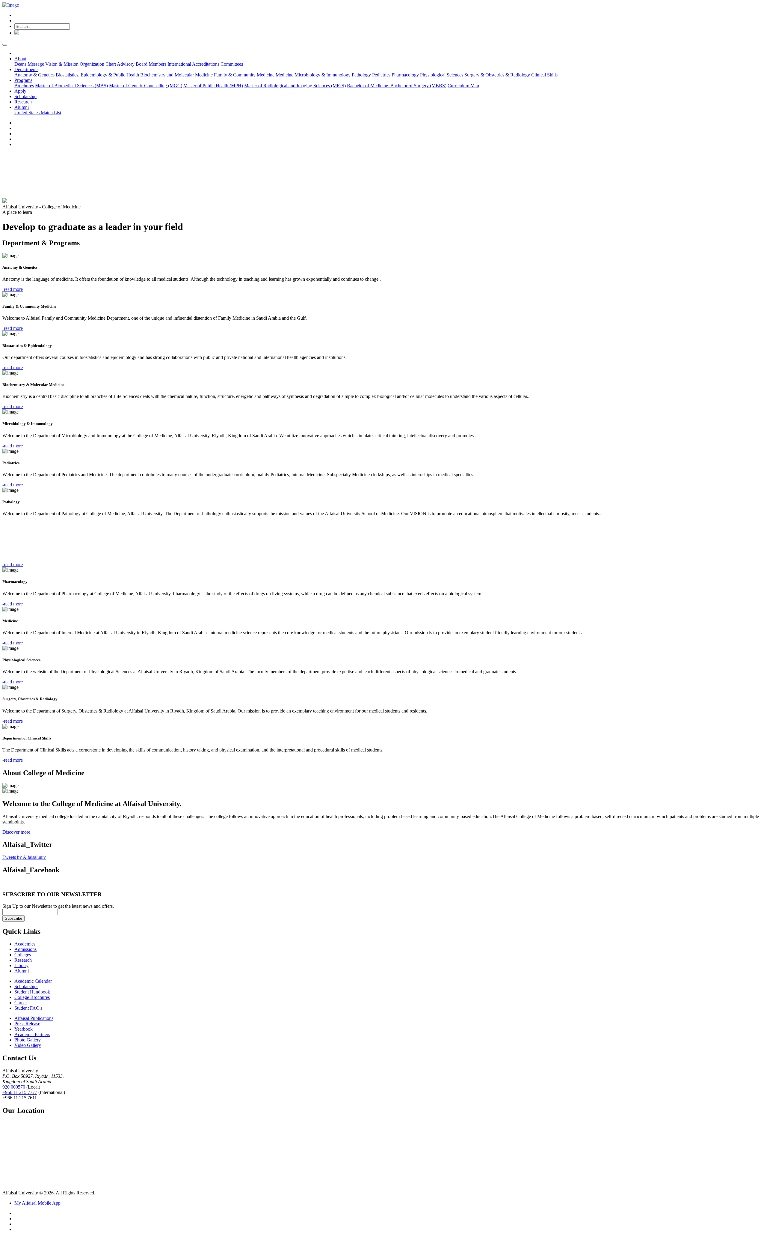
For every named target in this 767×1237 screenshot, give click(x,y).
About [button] (20, 58)
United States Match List (37, 112)
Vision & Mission (61, 64)
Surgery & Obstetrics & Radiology (497, 74)
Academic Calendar (33, 981)
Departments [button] (26, 69)
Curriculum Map (463, 85)
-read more (12, 289)
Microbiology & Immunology (323, 74)
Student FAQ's (28, 1008)
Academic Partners (32, 1034)
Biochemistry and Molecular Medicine (176, 74)
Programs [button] (23, 80)
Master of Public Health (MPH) (213, 85)
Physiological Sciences (441, 74)
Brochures (24, 85)
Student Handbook (32, 991)
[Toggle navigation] (4, 45)
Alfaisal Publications (33, 1018)
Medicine (284, 74)
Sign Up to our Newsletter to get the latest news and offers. (58, 906)
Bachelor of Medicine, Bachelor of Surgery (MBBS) (396, 85)
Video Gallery (27, 1045)
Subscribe (13, 918)
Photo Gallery (27, 1039)
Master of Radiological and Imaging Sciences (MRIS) (295, 85)
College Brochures (32, 997)
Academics (24, 943)
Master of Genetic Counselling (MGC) (145, 85)
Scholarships (26, 986)
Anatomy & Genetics (34, 74)
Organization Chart (98, 64)
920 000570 (13, 1086)
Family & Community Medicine (244, 74)
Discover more (16, 832)
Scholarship (25, 96)
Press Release (27, 1023)
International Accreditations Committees (205, 64)
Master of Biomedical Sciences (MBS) (71, 85)
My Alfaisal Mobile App (37, 1203)
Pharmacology (405, 74)
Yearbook (23, 1029)
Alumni (21, 970)
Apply (20, 91)
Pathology (361, 74)
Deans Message (29, 64)
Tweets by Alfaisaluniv (24, 857)
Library (21, 965)
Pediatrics (381, 74)
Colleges (22, 954)
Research (23, 101)
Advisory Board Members (141, 64)
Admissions (25, 949)
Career (20, 1002)
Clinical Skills (544, 74)
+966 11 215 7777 (19, 1092)
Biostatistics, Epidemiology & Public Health (97, 74)
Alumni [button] (21, 107)
